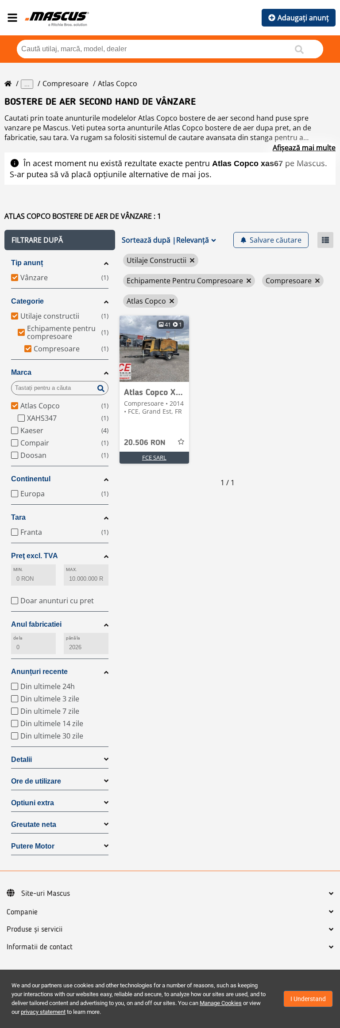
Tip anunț (27, 263)
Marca (21, 372)
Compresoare (65, 83)
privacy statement (43, 1012)
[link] (154, 349)
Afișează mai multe (304, 147)
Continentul (30, 479)
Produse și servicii (34, 929)
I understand (308, 998)
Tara (18, 517)
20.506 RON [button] (145, 443)
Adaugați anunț (303, 18)
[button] (59, 240)
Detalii (21, 759)
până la (73, 638)
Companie (22, 912)
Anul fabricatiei (36, 624)
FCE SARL (154, 457)
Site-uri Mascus (45, 894)
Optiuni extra (32, 803)
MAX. (71, 569)
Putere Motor (32, 846)
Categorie (27, 301)
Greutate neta (33, 824)
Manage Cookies (221, 1003)
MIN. (18, 569)
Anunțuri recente (39, 671)
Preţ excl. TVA (34, 556)
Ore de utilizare (36, 781)
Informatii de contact (40, 947)
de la (17, 638)
